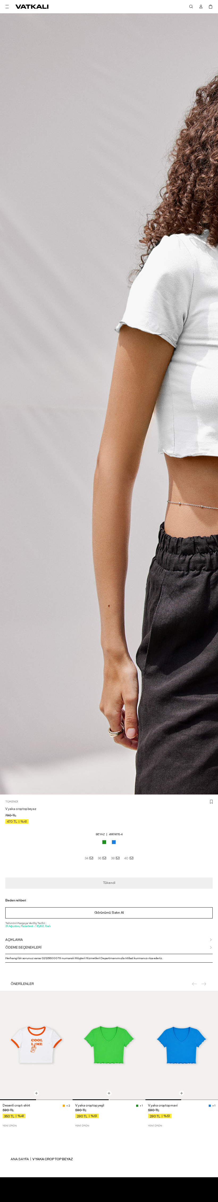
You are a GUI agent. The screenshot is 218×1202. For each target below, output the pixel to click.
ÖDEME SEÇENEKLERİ (23, 947)
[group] (36, 1045)
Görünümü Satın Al (109, 912)
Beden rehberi (15, 900)
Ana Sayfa (20, 1159)
